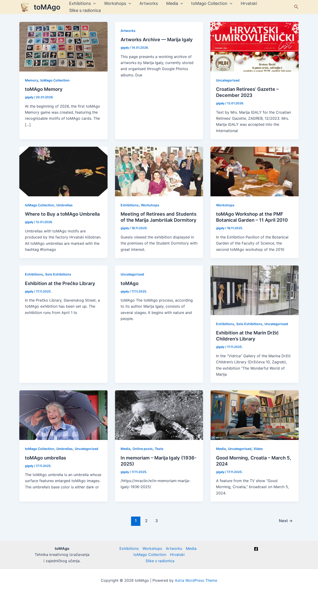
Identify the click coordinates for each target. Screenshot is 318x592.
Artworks (148, 3)
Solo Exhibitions (58, 274)
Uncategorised (228, 80)
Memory (31, 80)
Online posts (142, 449)
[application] (93, 3)
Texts (159, 449)
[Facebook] (256, 549)
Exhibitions (80, 3)
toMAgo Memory (44, 89)
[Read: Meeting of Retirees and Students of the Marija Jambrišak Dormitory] (159, 171)
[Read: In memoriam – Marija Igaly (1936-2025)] (159, 414)
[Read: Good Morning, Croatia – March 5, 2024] (254, 414)
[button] (296, 7)
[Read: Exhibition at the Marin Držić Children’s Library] (254, 290)
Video (258, 449)
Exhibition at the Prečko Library (60, 283)
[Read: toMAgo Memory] (63, 46)
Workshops (115, 3)
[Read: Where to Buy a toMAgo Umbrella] (63, 171)
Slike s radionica (85, 10)
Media (172, 3)
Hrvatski (249, 3)
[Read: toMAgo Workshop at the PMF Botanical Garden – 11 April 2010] (254, 171)
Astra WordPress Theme (196, 580)
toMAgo (47, 7)
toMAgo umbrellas (45, 458)
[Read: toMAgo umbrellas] (63, 414)
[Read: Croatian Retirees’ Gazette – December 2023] (254, 46)
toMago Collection (209, 3)
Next (286, 520)
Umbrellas (64, 205)
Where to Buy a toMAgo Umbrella (62, 214)
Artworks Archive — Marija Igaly (157, 39)
